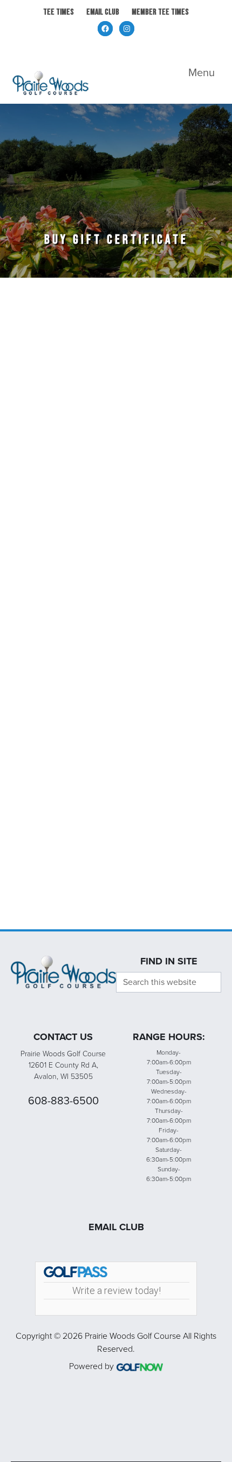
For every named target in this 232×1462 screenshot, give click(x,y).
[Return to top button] (218, 916)
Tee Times (58, 12)
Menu (201, 72)
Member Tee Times (160, 12)
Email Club (102, 12)
